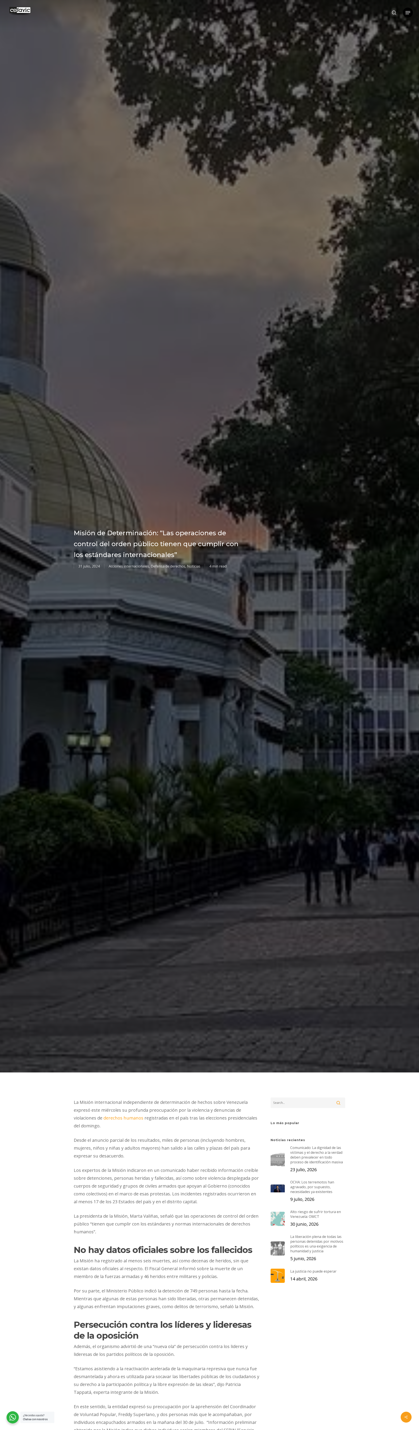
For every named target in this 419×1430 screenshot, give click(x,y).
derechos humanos (123, 1118)
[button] (408, 12)
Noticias (193, 566)
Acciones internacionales (129, 566)
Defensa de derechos (168, 566)
